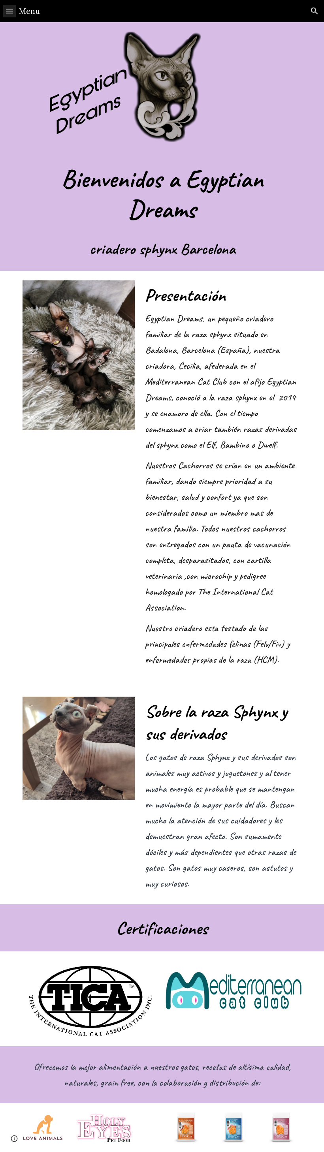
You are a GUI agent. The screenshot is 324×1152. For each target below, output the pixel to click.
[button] (9, 11)
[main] (162, 211)
